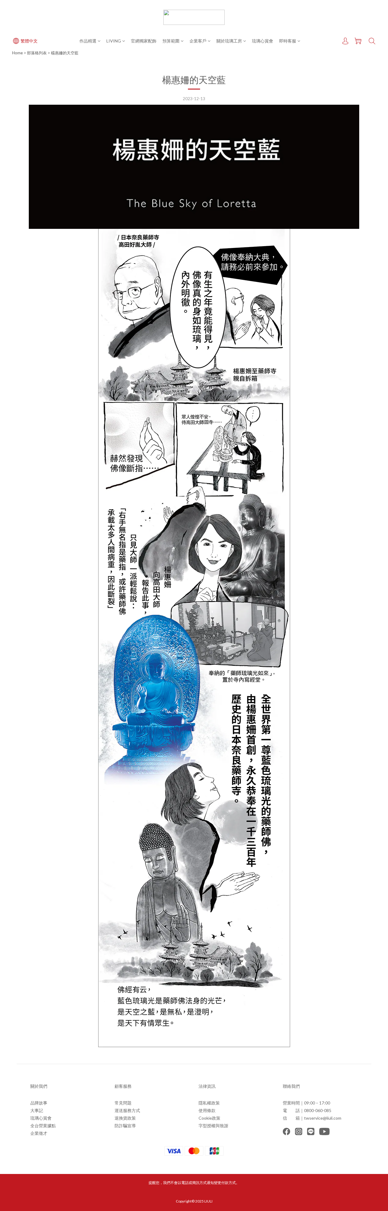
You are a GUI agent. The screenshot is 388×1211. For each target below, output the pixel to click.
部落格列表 (37, 52)
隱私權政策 (209, 1102)
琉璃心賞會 (262, 40)
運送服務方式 (127, 1110)
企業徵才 (38, 1133)
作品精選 (87, 40)
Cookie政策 (209, 1118)
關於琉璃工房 (229, 40)
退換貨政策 (125, 1118)
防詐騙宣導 (125, 1125)
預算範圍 (170, 40)
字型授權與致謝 (213, 1125)
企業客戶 (197, 40)
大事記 (36, 1110)
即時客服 (287, 40)
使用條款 (207, 1110)
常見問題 (123, 1102)
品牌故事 (38, 1102)
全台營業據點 (43, 1125)
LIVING (113, 40)
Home (17, 52)
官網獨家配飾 (143, 40)
